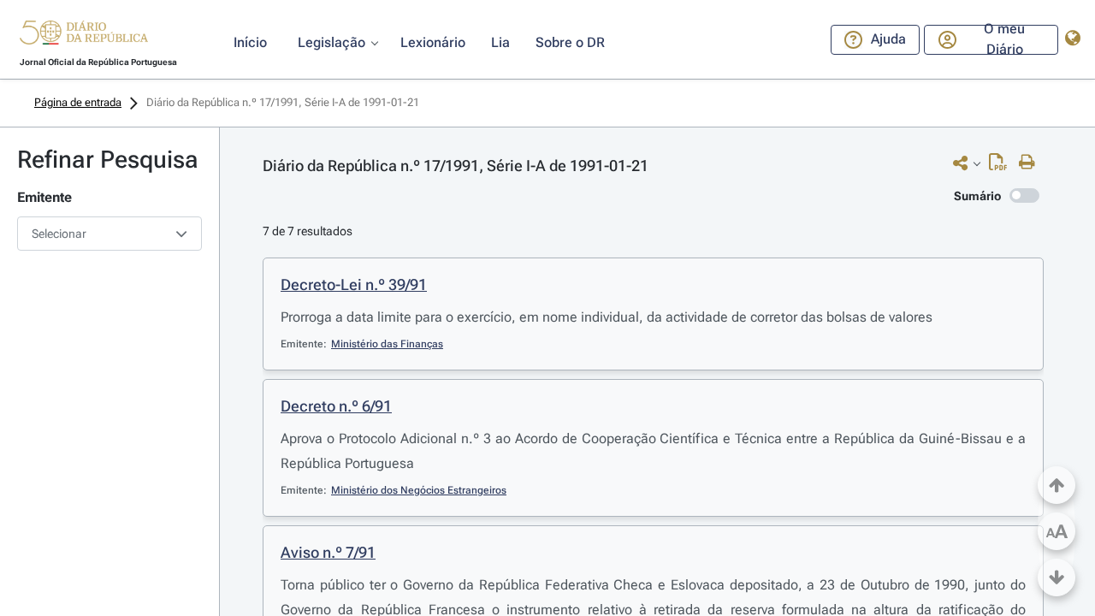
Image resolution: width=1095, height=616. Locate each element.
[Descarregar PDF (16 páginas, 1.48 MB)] (1002, 166)
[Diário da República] (84, 36)
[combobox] (109, 233)
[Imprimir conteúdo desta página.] (1031, 162)
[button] (84, 35)
